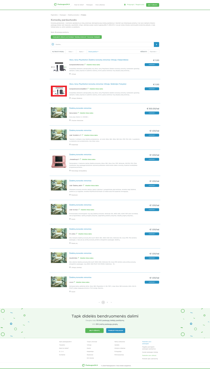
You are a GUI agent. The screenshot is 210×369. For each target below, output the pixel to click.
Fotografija (118, 351)
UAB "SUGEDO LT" (75, 135)
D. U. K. (61, 351)
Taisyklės (62, 345)
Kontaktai (62, 354)
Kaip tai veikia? (79, 4)
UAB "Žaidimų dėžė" (76, 185)
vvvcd (71, 282)
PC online (72, 234)
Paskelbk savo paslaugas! (146, 342)
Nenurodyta (73, 113)
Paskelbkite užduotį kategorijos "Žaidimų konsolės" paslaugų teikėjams (76, 37)
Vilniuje (89, 345)
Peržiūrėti (152, 64)
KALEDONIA (73, 258)
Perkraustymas (119, 354)
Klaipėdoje (90, 351)
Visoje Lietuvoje (92, 341)
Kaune (89, 348)
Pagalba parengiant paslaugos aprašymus (149, 348)
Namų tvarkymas (120, 341)
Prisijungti (130, 4)
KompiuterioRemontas (76, 64)
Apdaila (117, 345)
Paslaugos (89, 4)
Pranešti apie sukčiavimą (150, 358)
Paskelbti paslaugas (115, 330)
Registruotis (140, 4)
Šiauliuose (90, 354)
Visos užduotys (100, 4)
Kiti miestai (90, 358)
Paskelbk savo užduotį (149, 355)
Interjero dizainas (120, 348)
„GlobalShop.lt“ (74, 159)
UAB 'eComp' (73, 209)
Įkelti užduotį (152, 5)
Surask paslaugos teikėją (150, 352)
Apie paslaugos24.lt (65, 341)
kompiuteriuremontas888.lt (78, 89)
